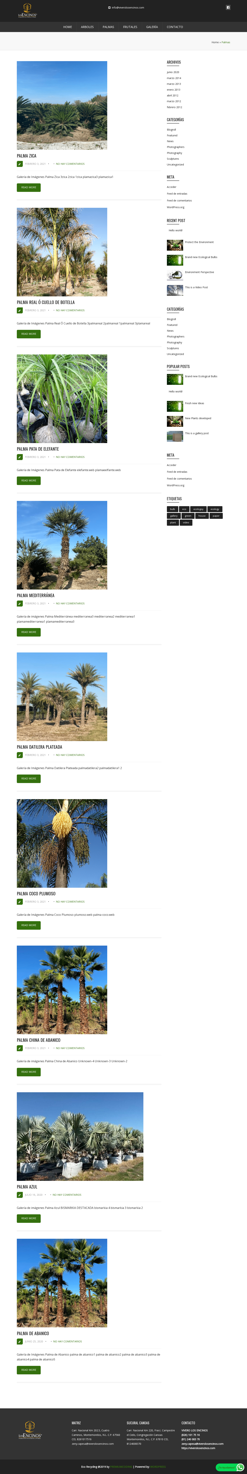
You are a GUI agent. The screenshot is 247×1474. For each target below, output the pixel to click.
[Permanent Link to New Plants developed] (175, 427)
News (170, 141)
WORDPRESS (158, 1466)
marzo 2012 (174, 101)
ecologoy (198, 509)
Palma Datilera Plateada (39, 746)
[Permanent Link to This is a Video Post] (175, 296)
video (186, 522)
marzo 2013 (174, 84)
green (188, 515)
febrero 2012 (174, 107)
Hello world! (175, 230)
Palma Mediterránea (35, 595)
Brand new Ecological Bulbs (201, 257)
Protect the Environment (199, 242)
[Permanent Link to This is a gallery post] (175, 442)
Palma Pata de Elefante (38, 448)
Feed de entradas (177, 193)
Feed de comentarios (179, 200)
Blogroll (171, 129)
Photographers (175, 147)
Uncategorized (175, 164)
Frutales (130, 27)
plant (173, 522)
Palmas (108, 27)
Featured (172, 135)
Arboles (87, 27)
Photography (174, 153)
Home (67, 27)
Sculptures (173, 158)
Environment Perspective (199, 272)
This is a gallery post (197, 433)
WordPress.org (175, 207)
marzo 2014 (174, 78)
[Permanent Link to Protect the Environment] (175, 250)
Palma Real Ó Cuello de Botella (46, 302)
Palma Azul (27, 1186)
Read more (28, 187)
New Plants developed (198, 418)
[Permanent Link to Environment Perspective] (175, 280)
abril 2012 (172, 95)
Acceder (171, 187)
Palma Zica (26, 155)
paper (216, 515)
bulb (172, 509)
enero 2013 (173, 89)
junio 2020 (173, 72)
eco (184, 509)
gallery (174, 515)
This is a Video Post (196, 287)
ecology (215, 509)
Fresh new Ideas (194, 403)
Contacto (175, 27)
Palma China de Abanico (38, 1040)
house (202, 515)
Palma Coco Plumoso (36, 893)
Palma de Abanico (33, 1333)
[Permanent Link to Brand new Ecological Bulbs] (175, 265)
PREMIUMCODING (121, 1466)
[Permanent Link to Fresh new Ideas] (175, 412)
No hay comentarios (70, 163)
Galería (152, 27)
